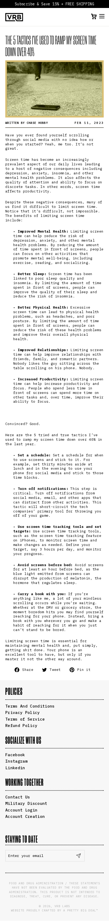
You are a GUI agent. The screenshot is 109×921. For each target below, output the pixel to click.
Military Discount (26, 803)
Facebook (15, 754)
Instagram (16, 761)
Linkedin (15, 767)
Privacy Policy (22, 712)
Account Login (21, 810)
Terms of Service (25, 719)
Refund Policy (21, 725)
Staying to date (21, 839)
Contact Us (17, 797)
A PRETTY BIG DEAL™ (80, 910)
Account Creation (25, 816)
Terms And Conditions (30, 706)
